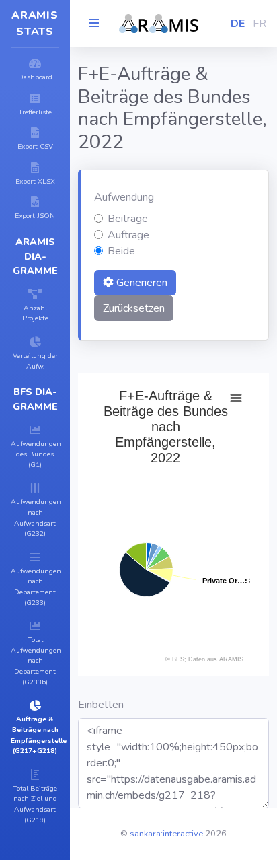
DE (238, 23)
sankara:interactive (166, 834)
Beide (121, 251)
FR (259, 23)
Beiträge (128, 218)
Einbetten (101, 704)
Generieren (140, 282)
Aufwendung (124, 197)
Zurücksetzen (134, 308)
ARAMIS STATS (34, 23)
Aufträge (128, 234)
